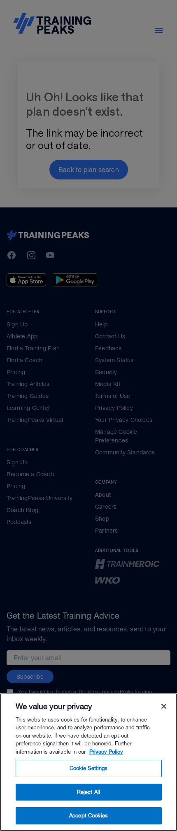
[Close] (164, 706)
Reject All (88, 792)
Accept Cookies (88, 815)
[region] (88, 762)
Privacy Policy (106, 752)
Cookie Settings (89, 768)
